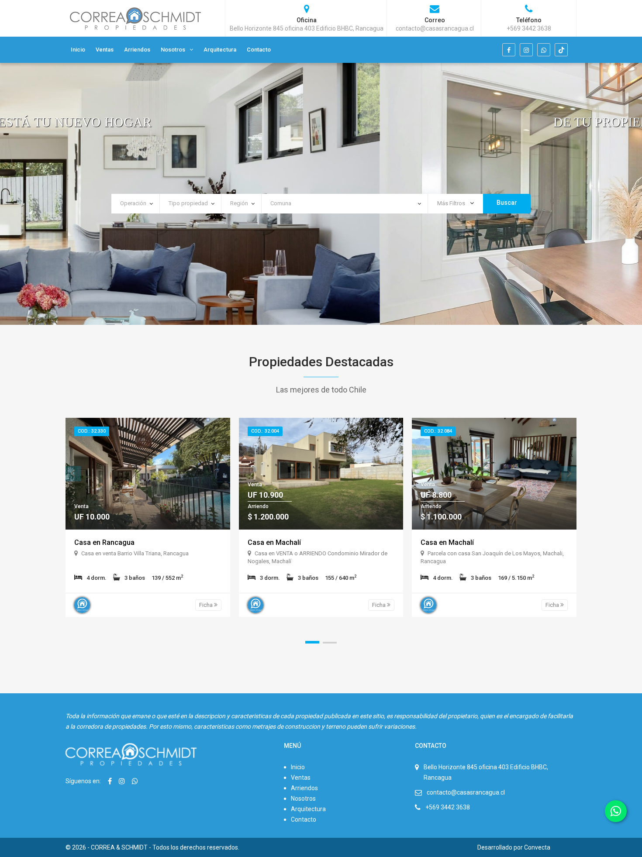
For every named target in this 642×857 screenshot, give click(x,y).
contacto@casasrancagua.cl (466, 792)
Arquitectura (220, 49)
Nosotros (173, 49)
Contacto (259, 49)
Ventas (105, 49)
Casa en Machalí (274, 542)
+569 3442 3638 (447, 807)
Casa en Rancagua (104, 542)
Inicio (78, 49)
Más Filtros (451, 203)
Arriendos (137, 49)
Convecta (537, 847)
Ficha (206, 605)
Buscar (507, 202)
